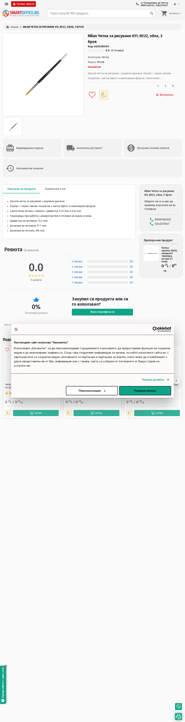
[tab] (21, 189)
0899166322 (147, 5)
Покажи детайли (153, 379)
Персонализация (90, 390)
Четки (105, 57)
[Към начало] (21, 13)
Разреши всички (145, 390)
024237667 (162, 5)
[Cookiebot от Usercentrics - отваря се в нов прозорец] (155, 329)
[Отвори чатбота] (178, 716)
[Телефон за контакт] (178, 706)
